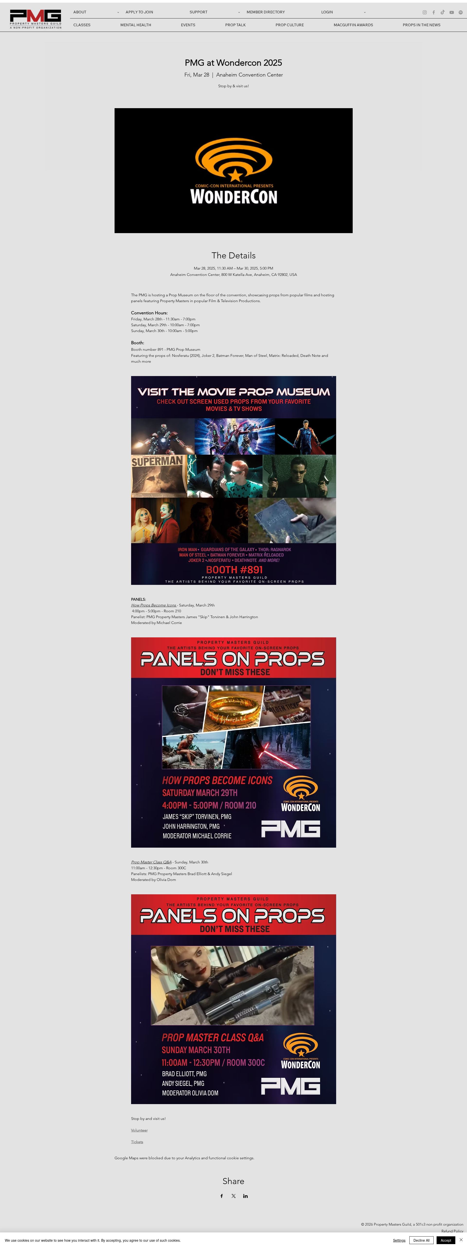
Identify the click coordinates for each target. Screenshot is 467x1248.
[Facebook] (433, 12)
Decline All (421, 1240)
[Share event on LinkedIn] (245, 1196)
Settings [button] (399, 1240)
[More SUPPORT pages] (239, 12)
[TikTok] (442, 12)
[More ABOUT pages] (118, 12)
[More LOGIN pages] (365, 12)
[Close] (461, 1240)
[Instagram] (424, 12)
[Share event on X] (233, 1196)
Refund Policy (452, 1231)
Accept (446, 1240)
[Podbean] (460, 12)
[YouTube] (451, 12)
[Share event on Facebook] (221, 1196)
